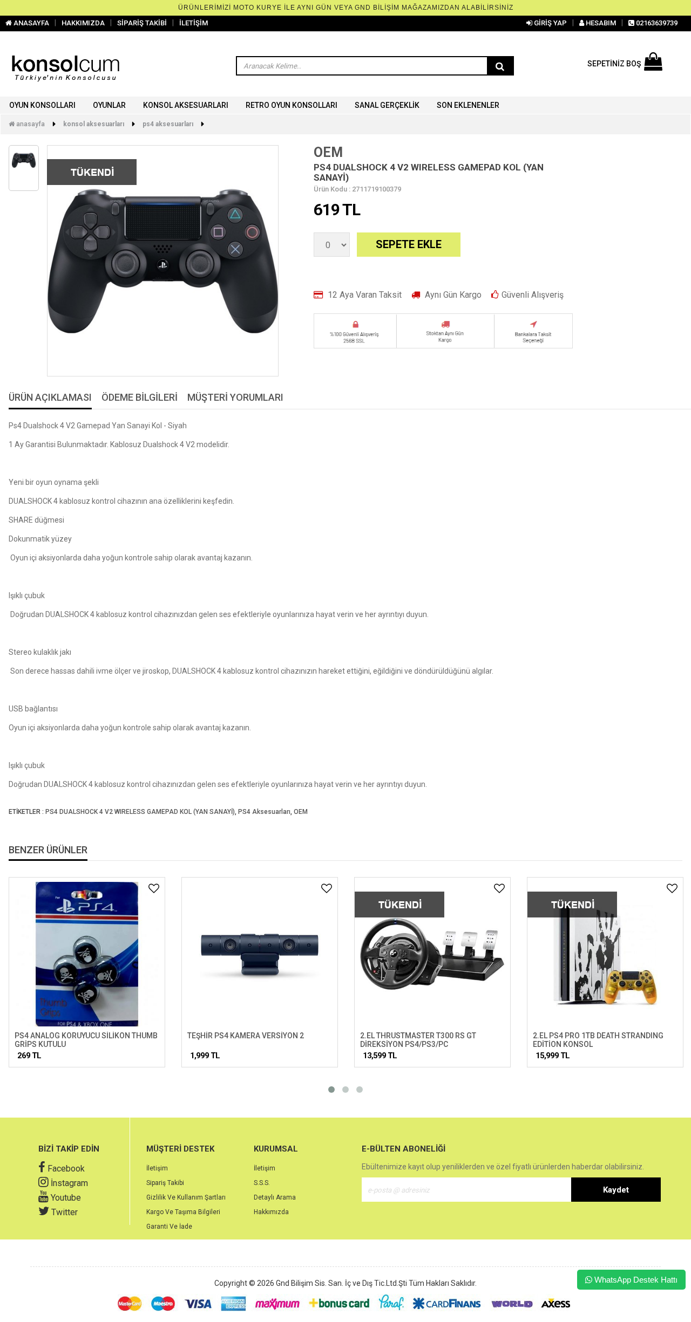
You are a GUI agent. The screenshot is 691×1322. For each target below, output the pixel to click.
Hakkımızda (271, 1212)
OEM (328, 152)
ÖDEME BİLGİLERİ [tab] (139, 398)
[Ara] (500, 66)
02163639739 (656, 23)
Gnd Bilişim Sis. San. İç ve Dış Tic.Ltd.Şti (341, 1283)
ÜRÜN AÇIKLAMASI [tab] (50, 398)
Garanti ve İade (169, 1226)
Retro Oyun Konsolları (291, 105)
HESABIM (600, 23)
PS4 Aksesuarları (168, 124)
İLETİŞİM (193, 23)
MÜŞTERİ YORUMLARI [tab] (235, 398)
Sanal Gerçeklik (387, 105)
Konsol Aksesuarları (185, 105)
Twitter (63, 1212)
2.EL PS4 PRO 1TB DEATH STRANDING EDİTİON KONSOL (598, 1039)
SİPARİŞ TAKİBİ (142, 23)
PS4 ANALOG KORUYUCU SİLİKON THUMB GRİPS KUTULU (86, 1039)
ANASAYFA (30, 23)
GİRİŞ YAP (549, 23)
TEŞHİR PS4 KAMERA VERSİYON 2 (245, 1035)
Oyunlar (109, 105)
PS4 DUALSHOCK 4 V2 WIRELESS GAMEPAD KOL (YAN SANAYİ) (140, 812)
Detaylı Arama (275, 1197)
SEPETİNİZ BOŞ (614, 63)
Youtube (65, 1198)
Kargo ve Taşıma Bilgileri (183, 1212)
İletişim (157, 1168)
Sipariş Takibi (165, 1183)
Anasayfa (30, 124)
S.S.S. (262, 1183)
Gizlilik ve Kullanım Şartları (186, 1197)
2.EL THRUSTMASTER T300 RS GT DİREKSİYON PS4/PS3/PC (418, 1039)
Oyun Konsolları (42, 105)
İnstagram (68, 1183)
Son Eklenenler (468, 105)
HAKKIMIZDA (83, 23)
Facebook (65, 1168)
